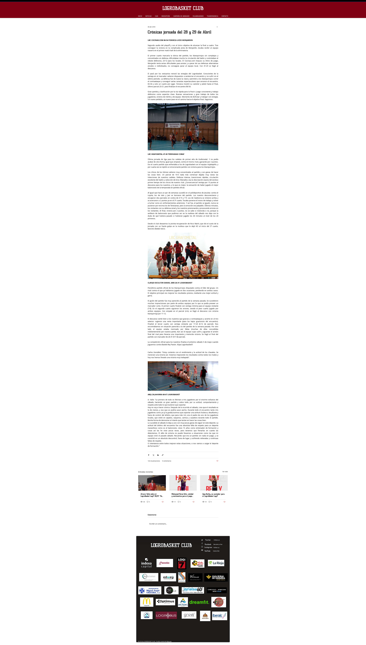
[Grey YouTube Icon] (202, 550)
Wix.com (169, 641)
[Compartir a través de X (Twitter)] (153, 455)
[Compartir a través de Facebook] (149, 455)
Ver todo (225, 471)
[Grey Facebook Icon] (202, 543)
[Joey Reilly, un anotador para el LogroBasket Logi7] (214, 483)
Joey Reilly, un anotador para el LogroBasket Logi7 (213, 495)
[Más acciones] (217, 27)
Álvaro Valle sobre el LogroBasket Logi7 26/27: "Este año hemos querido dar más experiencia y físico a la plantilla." (152, 495)
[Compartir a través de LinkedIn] (158, 455)
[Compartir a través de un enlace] (163, 455)
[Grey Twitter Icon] (202, 540)
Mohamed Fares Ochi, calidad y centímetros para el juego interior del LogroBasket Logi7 (183, 495)
